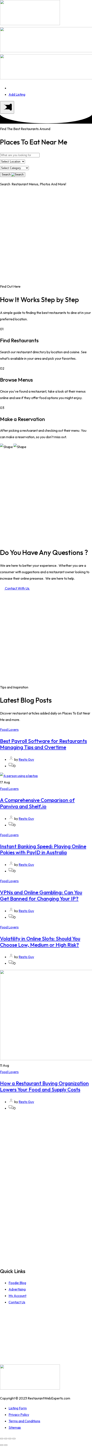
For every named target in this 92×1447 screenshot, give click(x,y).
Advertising (17, 1289)
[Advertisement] (46, 237)
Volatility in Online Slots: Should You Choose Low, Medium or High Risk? (40, 941)
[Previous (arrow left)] (1, 1445)
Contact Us (17, 1302)
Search (6, 174)
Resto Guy (26, 759)
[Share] (5, 1438)
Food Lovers (9, 729)
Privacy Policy (19, 1414)
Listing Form (18, 1408)
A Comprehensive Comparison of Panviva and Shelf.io (37, 803)
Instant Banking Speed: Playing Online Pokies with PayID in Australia (43, 849)
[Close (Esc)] (1, 1438)
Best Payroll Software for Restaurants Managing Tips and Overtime (43, 744)
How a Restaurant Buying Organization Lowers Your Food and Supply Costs (44, 1086)
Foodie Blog (17, 1283)
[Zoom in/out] (14, 1438)
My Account (17, 1295)
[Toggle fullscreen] (10, 1438)
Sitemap (15, 1427)
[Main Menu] (7, 107)
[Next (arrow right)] (5, 1445)
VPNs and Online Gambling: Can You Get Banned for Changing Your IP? (41, 895)
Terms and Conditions (24, 1421)
